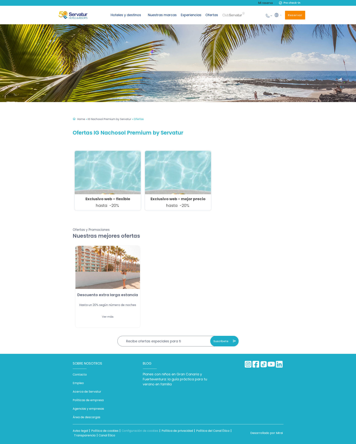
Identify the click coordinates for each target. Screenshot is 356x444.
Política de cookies (104, 431)
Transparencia (84, 435)
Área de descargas (86, 417)
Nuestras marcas (162, 15)
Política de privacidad (177, 431)
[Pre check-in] (280, 2)
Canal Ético (107, 435)
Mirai (279, 433)
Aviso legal (80, 431)
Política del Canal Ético (213, 431)
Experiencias (191, 15)
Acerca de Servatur (87, 391)
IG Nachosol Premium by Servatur (109, 119)
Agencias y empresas (88, 409)
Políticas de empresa (88, 400)
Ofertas (211, 15)
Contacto (80, 374)
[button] (277, 15)
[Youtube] (271, 364)
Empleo (78, 383)
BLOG (147, 363)
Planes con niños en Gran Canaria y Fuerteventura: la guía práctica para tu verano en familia (175, 379)
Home (81, 119)
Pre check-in (292, 3)
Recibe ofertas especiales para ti (153, 341)
